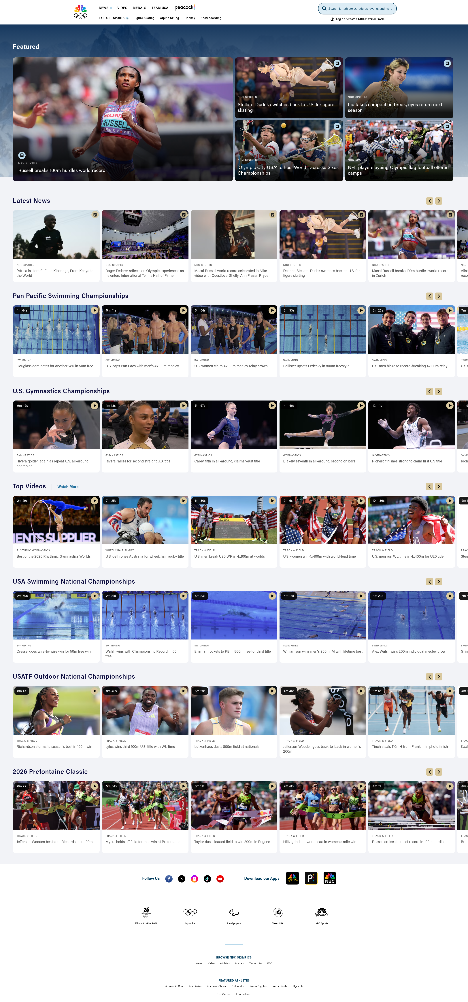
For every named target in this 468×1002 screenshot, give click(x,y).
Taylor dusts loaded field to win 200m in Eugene (232, 842)
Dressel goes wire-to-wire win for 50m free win (54, 652)
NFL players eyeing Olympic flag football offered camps (398, 171)
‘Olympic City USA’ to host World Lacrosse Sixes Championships (288, 171)
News (199, 964)
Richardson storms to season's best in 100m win (54, 747)
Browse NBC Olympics (234, 958)
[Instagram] (194, 879)
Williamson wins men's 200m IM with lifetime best (323, 652)
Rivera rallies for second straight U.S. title (137, 461)
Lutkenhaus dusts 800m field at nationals (226, 747)
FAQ (270, 964)
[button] (105, 9)
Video (211, 964)
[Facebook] (169, 879)
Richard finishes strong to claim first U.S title (407, 461)
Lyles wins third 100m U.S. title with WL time (140, 747)
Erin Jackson (243, 994)
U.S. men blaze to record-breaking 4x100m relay (410, 366)
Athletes (225, 964)
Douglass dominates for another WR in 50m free (55, 366)
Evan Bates (195, 987)
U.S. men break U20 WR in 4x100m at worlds (229, 557)
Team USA (255, 964)
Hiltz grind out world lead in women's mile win (319, 842)
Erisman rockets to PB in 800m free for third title (232, 652)
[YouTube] (220, 879)
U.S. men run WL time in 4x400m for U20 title (408, 557)
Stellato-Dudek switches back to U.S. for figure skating (286, 108)
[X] (181, 879)
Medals (239, 964)
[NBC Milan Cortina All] (85, 12)
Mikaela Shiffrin (174, 987)
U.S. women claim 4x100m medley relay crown (231, 366)
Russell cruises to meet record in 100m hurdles (408, 842)
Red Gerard (224, 994)
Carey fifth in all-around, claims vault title (227, 461)
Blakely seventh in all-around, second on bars (319, 461)
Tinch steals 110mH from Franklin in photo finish (410, 747)
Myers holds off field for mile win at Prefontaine (142, 842)
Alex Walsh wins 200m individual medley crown (410, 652)
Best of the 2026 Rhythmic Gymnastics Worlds (53, 557)
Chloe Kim (238, 987)
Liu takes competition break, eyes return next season (395, 108)
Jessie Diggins (258, 987)
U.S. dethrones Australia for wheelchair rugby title (144, 557)
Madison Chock (216, 987)
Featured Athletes (234, 981)
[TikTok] (207, 879)
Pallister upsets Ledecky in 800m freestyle (316, 366)
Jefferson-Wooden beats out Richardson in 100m (55, 842)
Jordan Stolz (279, 987)
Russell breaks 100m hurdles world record (61, 170)
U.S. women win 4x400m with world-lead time (319, 557)
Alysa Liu (298, 987)
